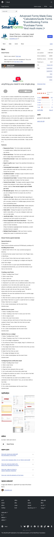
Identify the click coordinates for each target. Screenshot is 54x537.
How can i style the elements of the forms (12, 475)
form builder (49, 77)
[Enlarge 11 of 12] (32, 418)
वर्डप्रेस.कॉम (4, 512)
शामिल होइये (43, 500)
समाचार (2, 503)
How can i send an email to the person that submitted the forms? (10, 464)
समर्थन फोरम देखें (40, 121)
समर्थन (51, 44)
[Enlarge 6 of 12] (21, 419)
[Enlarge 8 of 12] (32, 397)
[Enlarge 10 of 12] (32, 410)
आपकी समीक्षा (40, 110)
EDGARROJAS (13, 38)
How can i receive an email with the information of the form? (9, 454)
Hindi (6, 526)
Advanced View (41, 84)
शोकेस (16, 500)
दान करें (43, 505)
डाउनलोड (50, 36)
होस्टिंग (2, 505)
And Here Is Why (18, 61)
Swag (43, 508)
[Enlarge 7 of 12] (21, 429)
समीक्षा (10, 44)
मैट (2, 515)
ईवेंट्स (42, 503)
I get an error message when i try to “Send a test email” (15, 460)
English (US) (50, 65)
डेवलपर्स (29, 505)
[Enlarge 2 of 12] (10, 407)
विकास (22, 44)
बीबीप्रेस (3, 517)
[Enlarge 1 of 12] (10, 397)
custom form (49, 71)
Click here (18, 56)
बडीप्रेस (3, 520)
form (51, 74)
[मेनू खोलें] (52, 2)
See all (51, 110)
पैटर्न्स (16, 508)
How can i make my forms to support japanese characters (9, 470)
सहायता (29, 503)
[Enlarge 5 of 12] (21, 410)
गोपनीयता (3, 508)
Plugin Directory (5, 6)
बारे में (2, 500)
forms (51, 79)
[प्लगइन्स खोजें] (16, 11)
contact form (49, 68)
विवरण (4, 44)
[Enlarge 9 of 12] (32, 402)
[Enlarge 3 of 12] (10, 416)
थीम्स (16, 503)
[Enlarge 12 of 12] (32, 423)
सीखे (29, 500)
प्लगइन (16, 505)
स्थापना (16, 44)
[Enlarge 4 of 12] (21, 397)
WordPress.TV (32, 508)
